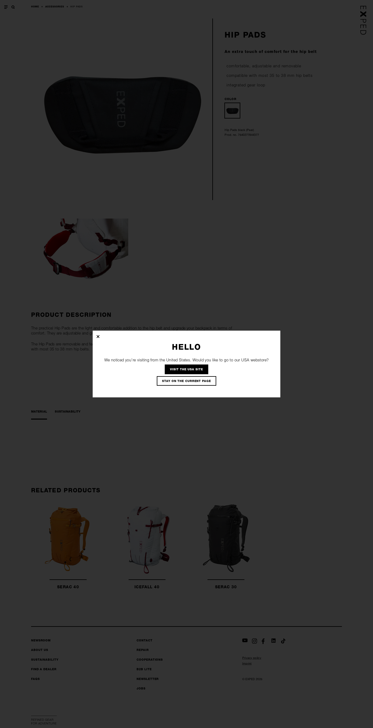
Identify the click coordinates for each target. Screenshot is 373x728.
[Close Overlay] (98, 336)
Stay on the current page (186, 380)
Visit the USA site (186, 369)
